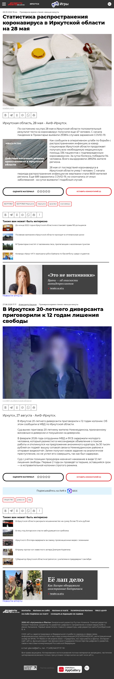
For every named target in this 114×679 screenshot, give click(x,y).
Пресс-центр (101, 611)
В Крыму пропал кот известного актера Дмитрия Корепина (42, 550)
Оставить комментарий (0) (89, 191)
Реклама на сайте (41, 611)
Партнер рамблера (47, 668)
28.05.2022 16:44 (10, 12)
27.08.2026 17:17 (9, 304)
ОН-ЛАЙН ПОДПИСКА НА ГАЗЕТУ (35, 614)
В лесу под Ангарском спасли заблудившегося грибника (42, 531)
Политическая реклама (82, 611)
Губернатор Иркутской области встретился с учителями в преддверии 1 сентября (53, 559)
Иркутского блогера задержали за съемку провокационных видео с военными (52, 540)
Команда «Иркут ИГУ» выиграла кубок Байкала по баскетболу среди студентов (52, 254)
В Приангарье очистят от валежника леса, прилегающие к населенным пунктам (52, 244)
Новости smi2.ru (12, 295)
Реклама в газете (60, 611)
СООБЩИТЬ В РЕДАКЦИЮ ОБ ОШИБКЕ (67, 614)
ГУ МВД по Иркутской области (17, 401)
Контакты (26, 611)
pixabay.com (8, 108)
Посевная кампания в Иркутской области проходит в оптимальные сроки (49, 235)
